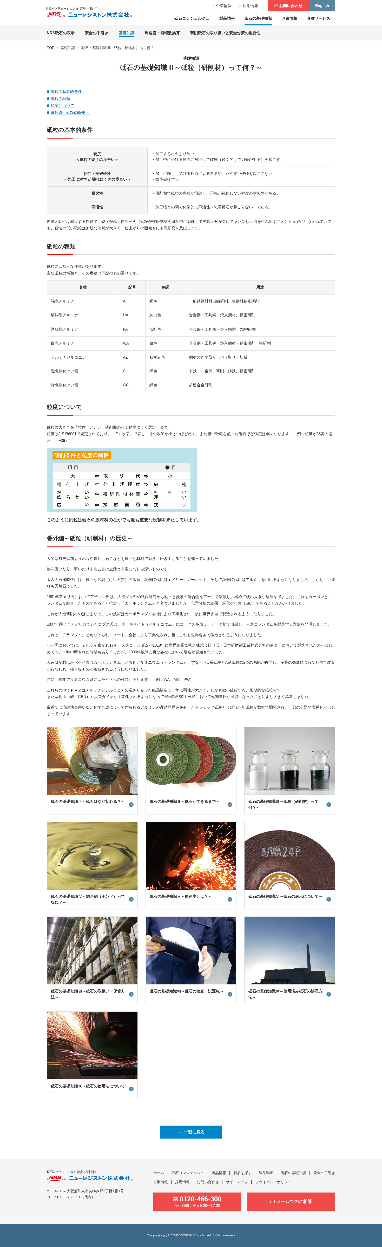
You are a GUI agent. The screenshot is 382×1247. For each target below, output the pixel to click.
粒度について (62, 105)
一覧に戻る (194, 1132)
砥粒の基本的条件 (66, 91)
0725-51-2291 (69, 1197)
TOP (50, 48)
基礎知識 (68, 48)
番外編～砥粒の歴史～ (70, 112)
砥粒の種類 (60, 98)
